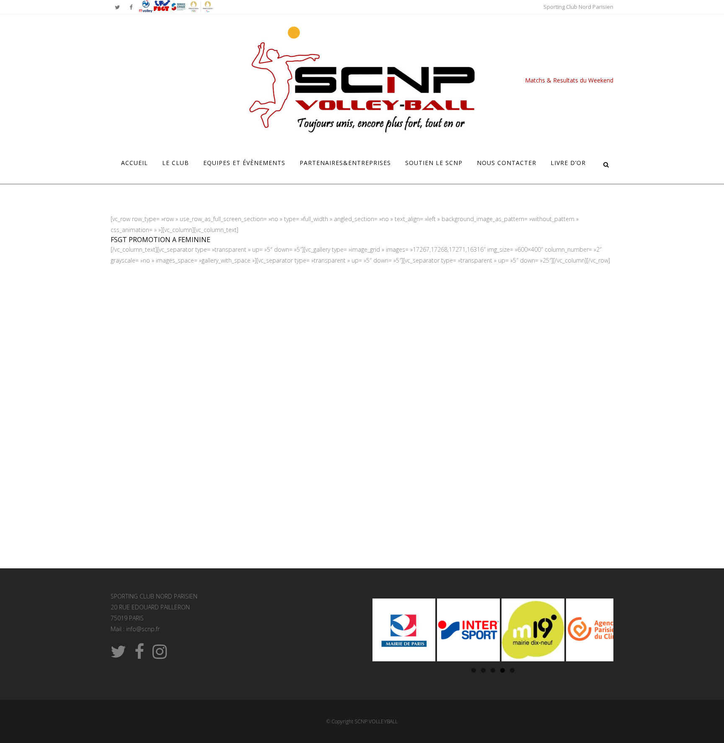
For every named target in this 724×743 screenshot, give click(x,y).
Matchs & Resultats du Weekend (569, 80)
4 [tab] (502, 670)
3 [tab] (493, 670)
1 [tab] (473, 670)
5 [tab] (512, 670)
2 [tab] (483, 670)
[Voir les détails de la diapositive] (403, 630)
